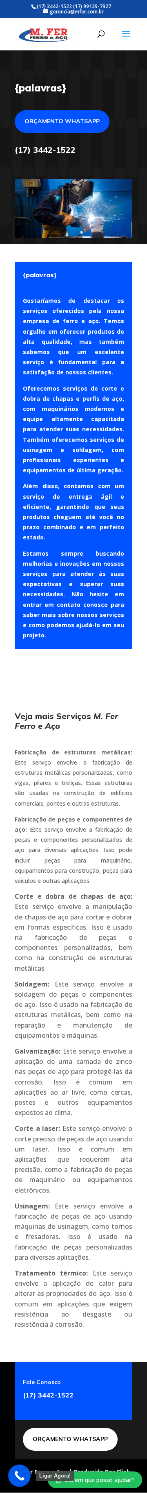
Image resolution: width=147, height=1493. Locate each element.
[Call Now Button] (19, 1476)
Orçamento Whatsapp (62, 121)
